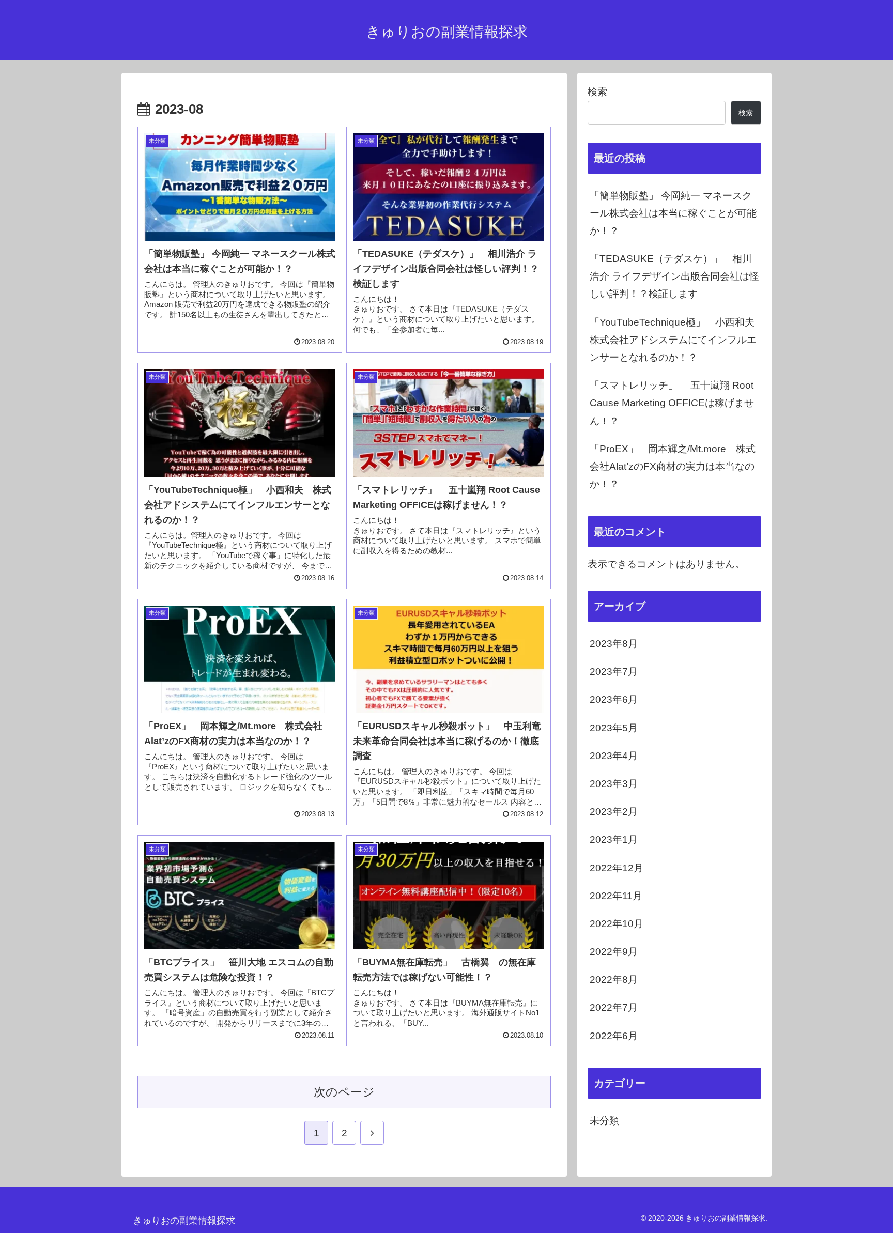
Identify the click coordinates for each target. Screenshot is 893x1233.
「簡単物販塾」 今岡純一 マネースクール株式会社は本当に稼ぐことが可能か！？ (673, 213)
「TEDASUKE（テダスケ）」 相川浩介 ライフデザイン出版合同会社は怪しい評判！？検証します (674, 276)
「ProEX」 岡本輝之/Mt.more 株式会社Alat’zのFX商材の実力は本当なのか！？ (673, 466)
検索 (597, 91)
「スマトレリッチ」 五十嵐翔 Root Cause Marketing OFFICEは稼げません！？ (672, 403)
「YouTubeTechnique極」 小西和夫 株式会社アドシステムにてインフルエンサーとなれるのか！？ (675, 340)
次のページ (344, 1092)
